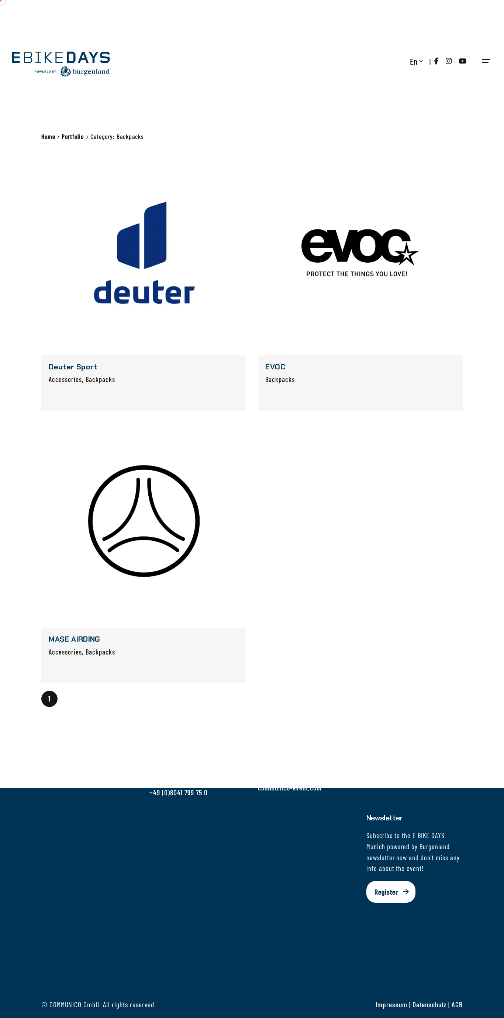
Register (386, 891)
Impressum (391, 1004)
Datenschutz (429, 1004)
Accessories (65, 379)
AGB (457, 1004)
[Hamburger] (486, 61)
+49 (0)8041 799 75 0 (178, 792)
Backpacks (100, 379)
